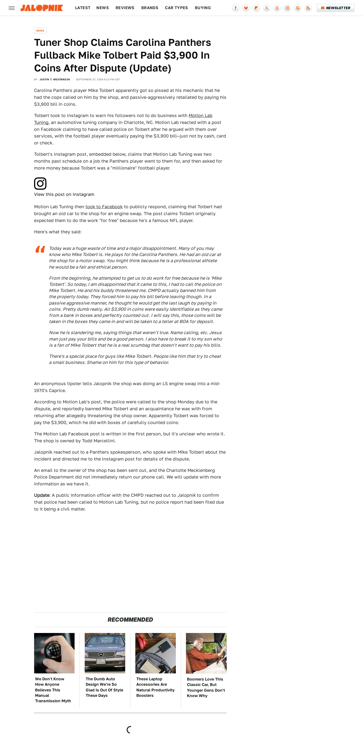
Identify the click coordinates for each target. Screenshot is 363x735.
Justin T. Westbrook (55, 79)
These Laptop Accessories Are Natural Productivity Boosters (155, 687)
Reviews (125, 7)
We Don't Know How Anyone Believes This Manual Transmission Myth (53, 690)
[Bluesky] (246, 8)
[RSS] (308, 8)
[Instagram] (287, 8)
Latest (82, 7)
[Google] (298, 8)
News (102, 7)
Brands (149, 7)
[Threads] (277, 8)
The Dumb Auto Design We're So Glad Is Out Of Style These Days (104, 687)
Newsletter (338, 7)
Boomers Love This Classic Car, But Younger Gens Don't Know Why (206, 687)
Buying (203, 7)
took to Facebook (104, 206)
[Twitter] (266, 8)
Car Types (176, 7)
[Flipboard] (256, 8)
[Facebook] (235, 8)
